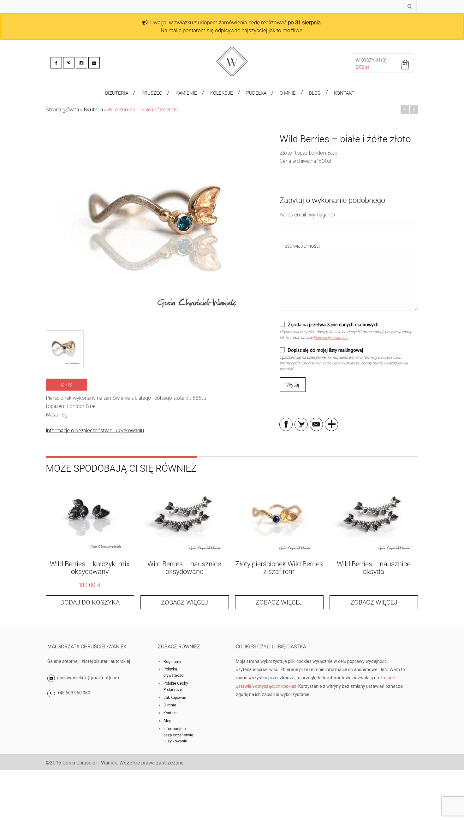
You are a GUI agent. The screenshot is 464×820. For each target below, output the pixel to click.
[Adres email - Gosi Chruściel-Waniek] (94, 62)
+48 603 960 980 (73, 692)
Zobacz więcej (184, 602)
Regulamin (173, 661)
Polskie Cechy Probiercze (176, 686)
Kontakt (170, 713)
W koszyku (368, 60)
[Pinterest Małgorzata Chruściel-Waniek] (68, 62)
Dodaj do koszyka (90, 602)
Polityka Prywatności (330, 337)
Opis (66, 384)
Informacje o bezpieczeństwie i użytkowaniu (95, 430)
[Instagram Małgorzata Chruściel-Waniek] (81, 62)
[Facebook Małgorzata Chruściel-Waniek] (56, 62)
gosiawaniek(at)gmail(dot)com (87, 677)
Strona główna (62, 109)
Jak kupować (175, 697)
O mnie (170, 705)
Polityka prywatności (174, 672)
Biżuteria (93, 109)
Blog (167, 721)
